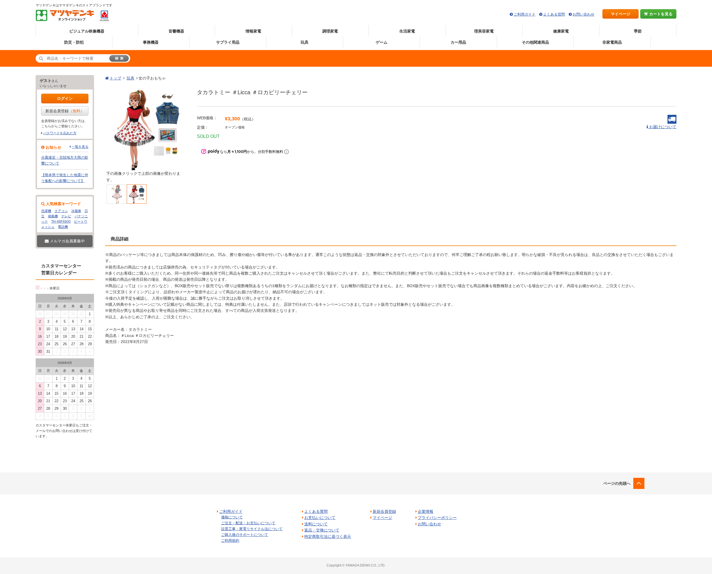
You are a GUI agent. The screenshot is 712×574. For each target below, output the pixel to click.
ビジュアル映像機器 (86, 31)
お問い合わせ (583, 14)
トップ (115, 78)
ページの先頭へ (617, 483)
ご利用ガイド (524, 14)
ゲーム (381, 42)
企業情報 (425, 511)
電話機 (63, 227)
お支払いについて (319, 517)
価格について (232, 517)
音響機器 (176, 31)
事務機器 (151, 42)
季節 (638, 31)
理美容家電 (484, 31)
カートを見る (660, 14)
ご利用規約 (230, 540)
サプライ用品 (227, 42)
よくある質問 (554, 14)
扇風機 (53, 216)
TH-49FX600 (61, 221)
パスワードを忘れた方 (59, 133)
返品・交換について (321, 530)
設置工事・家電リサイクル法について (252, 529)
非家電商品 (612, 42)
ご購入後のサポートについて (244, 535)
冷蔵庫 (76, 211)
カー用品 (458, 42)
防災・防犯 (74, 42)
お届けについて (662, 127)
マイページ (620, 14)
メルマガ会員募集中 (67, 241)
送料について (316, 524)
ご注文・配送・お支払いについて (248, 523)
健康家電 (561, 31)
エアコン (61, 211)
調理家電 (330, 31)
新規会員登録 (64, 111)
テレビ (66, 216)
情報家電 (253, 31)
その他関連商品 (535, 42)
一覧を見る (80, 147)
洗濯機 (46, 211)
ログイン (65, 98)
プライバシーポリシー (437, 517)
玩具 (304, 42)
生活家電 (407, 31)
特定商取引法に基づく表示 (327, 536)
